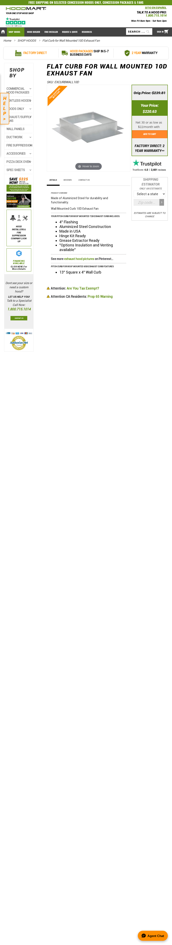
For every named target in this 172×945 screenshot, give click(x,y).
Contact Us (84, 180)
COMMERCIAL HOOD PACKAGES (18, 90)
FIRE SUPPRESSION (19, 145)
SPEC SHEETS (16, 170)
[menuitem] (15, 32)
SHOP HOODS (27, 40)
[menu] (86, 32)
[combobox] (139, 31)
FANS (140, 2)
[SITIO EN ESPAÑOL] (144, 9)
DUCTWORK (14, 137)
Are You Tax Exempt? (75, 288)
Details (53, 180)
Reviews (68, 180)
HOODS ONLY (15, 109)
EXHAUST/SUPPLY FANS (19, 118)
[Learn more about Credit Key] (149, 123)
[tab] (53, 181)
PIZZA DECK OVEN (18, 161)
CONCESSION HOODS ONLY (84, 2)
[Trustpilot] (15, 22)
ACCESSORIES (16, 153)
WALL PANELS (16, 129)
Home (7, 40)
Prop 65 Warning (82, 297)
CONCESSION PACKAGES (118, 2)
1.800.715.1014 (156, 15)
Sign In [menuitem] (160, 31)
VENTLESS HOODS (19, 100)
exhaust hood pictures (79, 259)
